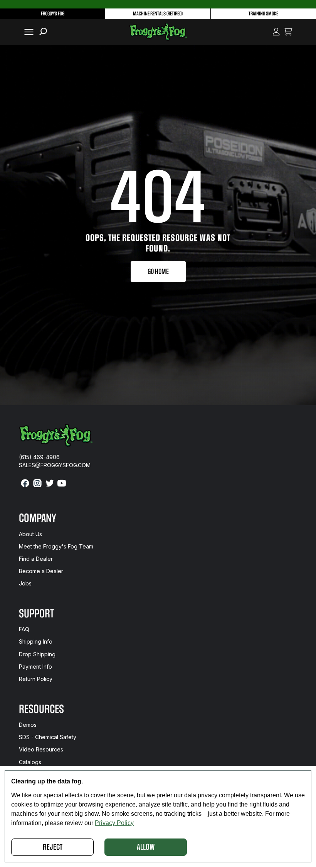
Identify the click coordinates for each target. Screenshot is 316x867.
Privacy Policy (114, 823)
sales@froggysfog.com (55, 465)
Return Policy (35, 679)
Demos (28, 724)
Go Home (158, 271)
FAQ (24, 629)
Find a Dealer (36, 558)
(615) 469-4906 (39, 457)
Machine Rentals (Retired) (158, 13)
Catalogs (30, 762)
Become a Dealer (41, 571)
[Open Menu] (27, 31)
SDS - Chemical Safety (47, 737)
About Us (30, 534)
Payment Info (35, 666)
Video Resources (41, 749)
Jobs (25, 583)
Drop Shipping (37, 654)
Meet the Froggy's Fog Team (56, 546)
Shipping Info (35, 641)
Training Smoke (263, 13)
